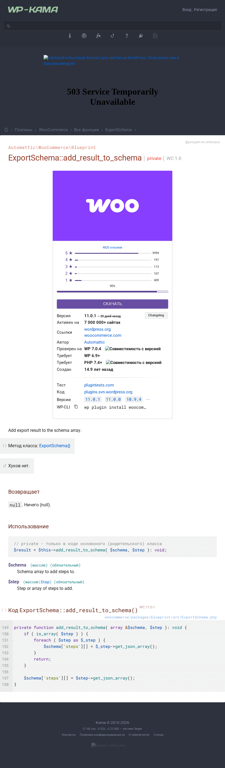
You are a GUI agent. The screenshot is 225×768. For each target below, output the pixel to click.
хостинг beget (132, 729)
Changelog (156, 315)
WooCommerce (53, 129)
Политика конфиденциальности (102, 735)
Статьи (158, 735)
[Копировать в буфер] (76, 407)
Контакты (69, 735)
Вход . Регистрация (199, 9)
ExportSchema (118, 129)
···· (148, 399)
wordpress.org (97, 329)
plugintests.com (99, 385)
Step (45, 581)
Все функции (86, 129)
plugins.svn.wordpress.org (108, 392)
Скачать (112, 304)
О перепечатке (139, 735)
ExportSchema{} (54, 445)
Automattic (94, 342)
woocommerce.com (102, 335)
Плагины (23, 129)
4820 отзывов (112, 247)
